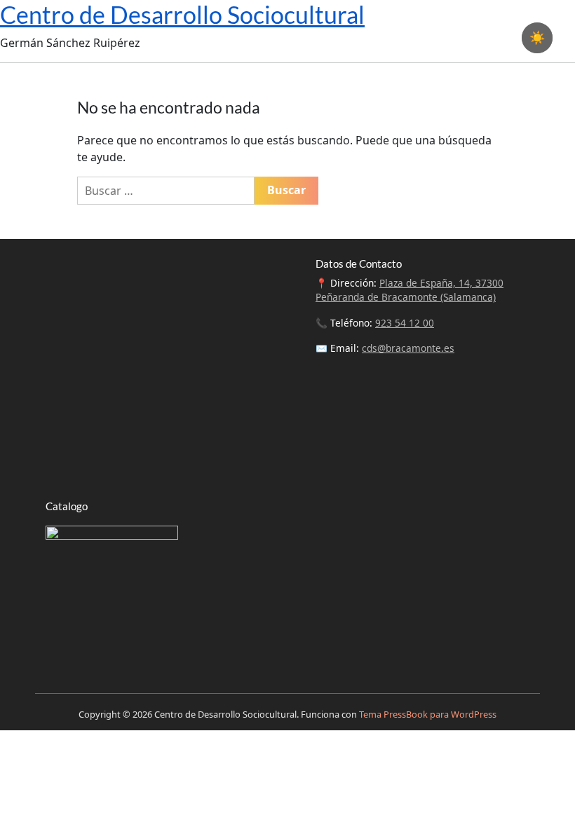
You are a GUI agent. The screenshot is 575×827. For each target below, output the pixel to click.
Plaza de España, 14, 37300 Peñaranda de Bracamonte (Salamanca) (409, 289)
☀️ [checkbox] (537, 38)
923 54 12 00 (404, 322)
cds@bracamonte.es (408, 348)
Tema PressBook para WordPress (427, 714)
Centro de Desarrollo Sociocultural (182, 14)
